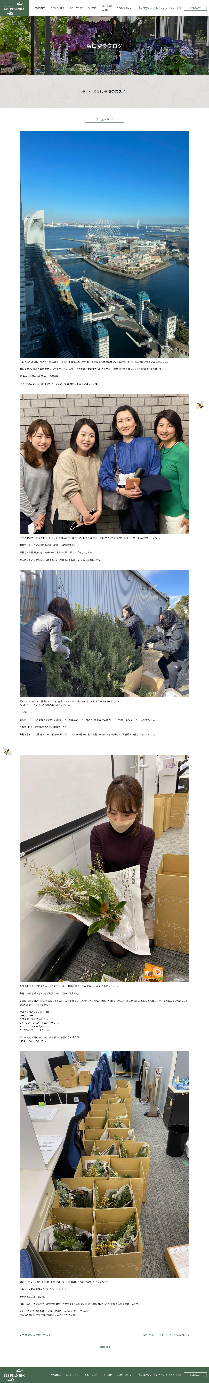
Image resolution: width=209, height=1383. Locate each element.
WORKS (40, 8)
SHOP (92, 8)
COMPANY (124, 8)
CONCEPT (76, 8)
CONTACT (195, 8)
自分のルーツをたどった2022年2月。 (165, 1335)
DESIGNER (57, 8)
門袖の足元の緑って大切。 (37, 1335)
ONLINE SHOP (106, 8)
